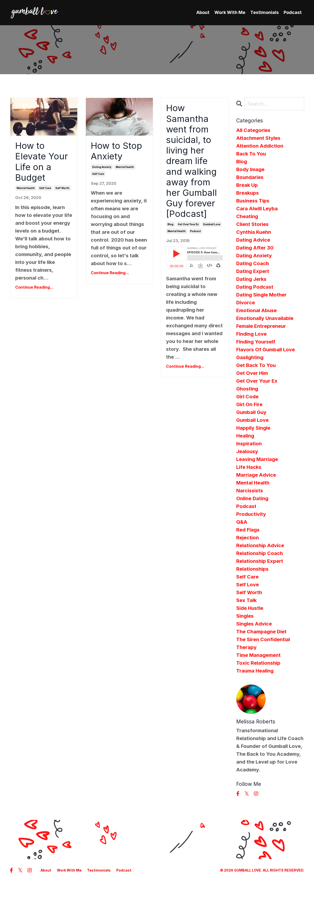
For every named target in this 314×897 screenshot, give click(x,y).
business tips (252, 201)
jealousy (247, 451)
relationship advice (260, 545)
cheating (247, 216)
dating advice (253, 240)
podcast (195, 231)
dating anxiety (101, 166)
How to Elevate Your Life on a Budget (41, 162)
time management (258, 655)
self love (247, 585)
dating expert (252, 271)
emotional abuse (256, 310)
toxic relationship (258, 663)
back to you (251, 154)
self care (45, 188)
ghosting (247, 389)
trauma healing (255, 671)
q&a (241, 522)
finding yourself (255, 342)
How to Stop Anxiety (116, 151)
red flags (248, 530)
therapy (246, 647)
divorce (245, 303)
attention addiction (259, 146)
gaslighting (249, 357)
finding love (251, 334)
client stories (252, 224)
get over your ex (188, 224)
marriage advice (256, 475)
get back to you (256, 365)
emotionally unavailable (264, 318)
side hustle (249, 608)
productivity (251, 514)
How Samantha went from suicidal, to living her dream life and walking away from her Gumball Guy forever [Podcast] (191, 161)
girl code (247, 397)
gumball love (211, 224)
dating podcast (254, 287)
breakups (247, 193)
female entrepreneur (261, 326)
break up (247, 185)
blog (170, 224)
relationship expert (259, 561)
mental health (26, 188)
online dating (252, 498)
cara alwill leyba (257, 209)
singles (245, 616)
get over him (252, 373)
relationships (252, 569)
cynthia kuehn (253, 232)
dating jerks (251, 279)
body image (250, 169)
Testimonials (264, 12)
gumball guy (251, 412)
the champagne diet (261, 632)
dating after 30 (255, 248)
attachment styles (258, 138)
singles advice (254, 624)
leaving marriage (257, 459)
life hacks (248, 467)
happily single (253, 428)
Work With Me (229, 12)
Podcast (293, 12)
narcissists (249, 491)
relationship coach (259, 553)
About (202, 12)
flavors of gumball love (265, 350)
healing (245, 436)
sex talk (246, 600)
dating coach (252, 263)
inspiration (249, 444)
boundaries (249, 177)
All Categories (253, 130)
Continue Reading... (34, 287)
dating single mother (261, 295)
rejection (247, 538)
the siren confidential (263, 639)
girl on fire (249, 404)
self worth (62, 188)
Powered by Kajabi (288, 884)
